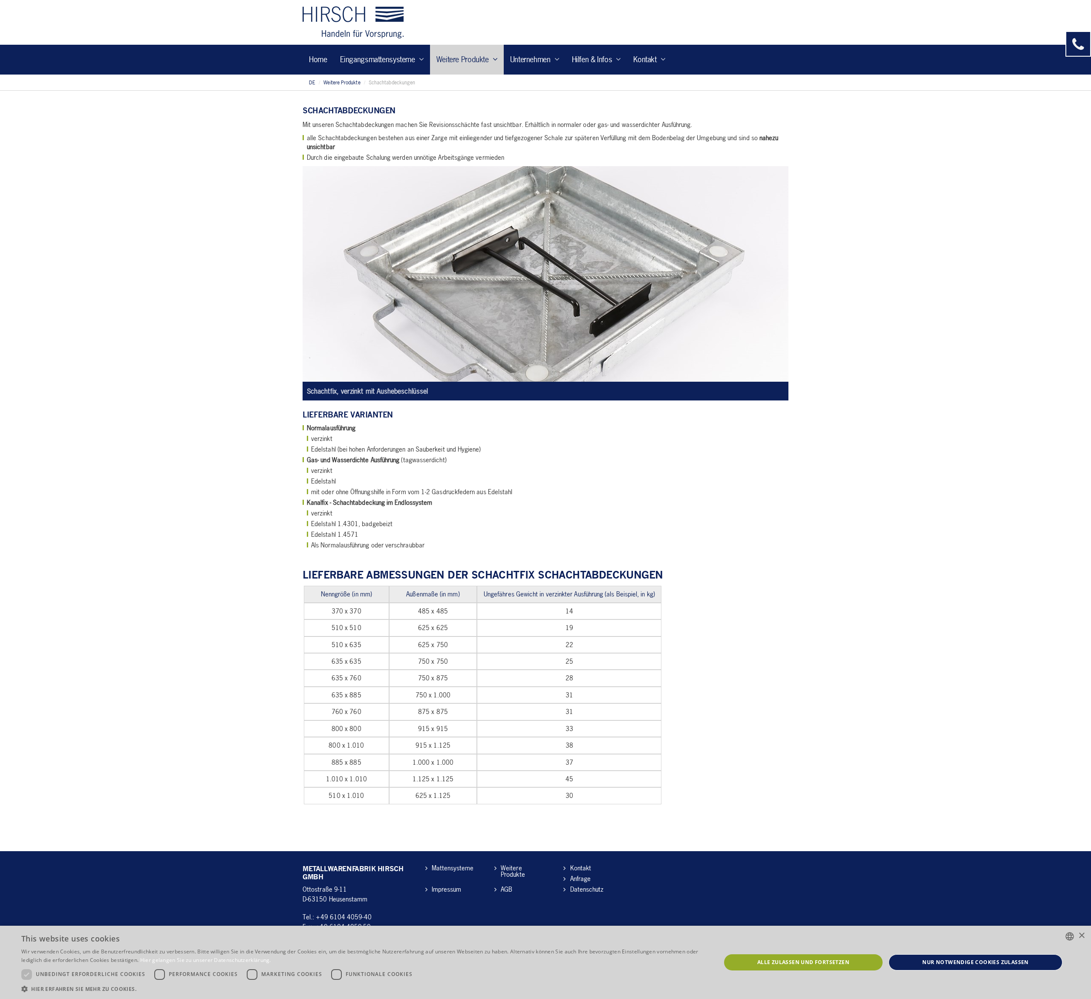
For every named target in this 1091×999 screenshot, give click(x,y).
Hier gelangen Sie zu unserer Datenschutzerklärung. (205, 960)
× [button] (1081, 936)
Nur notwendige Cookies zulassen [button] (975, 962)
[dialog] (545, 962)
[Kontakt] (1078, 44)
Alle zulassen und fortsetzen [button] (803, 962)
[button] (360, 989)
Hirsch (353, 22)
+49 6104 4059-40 (343, 917)
